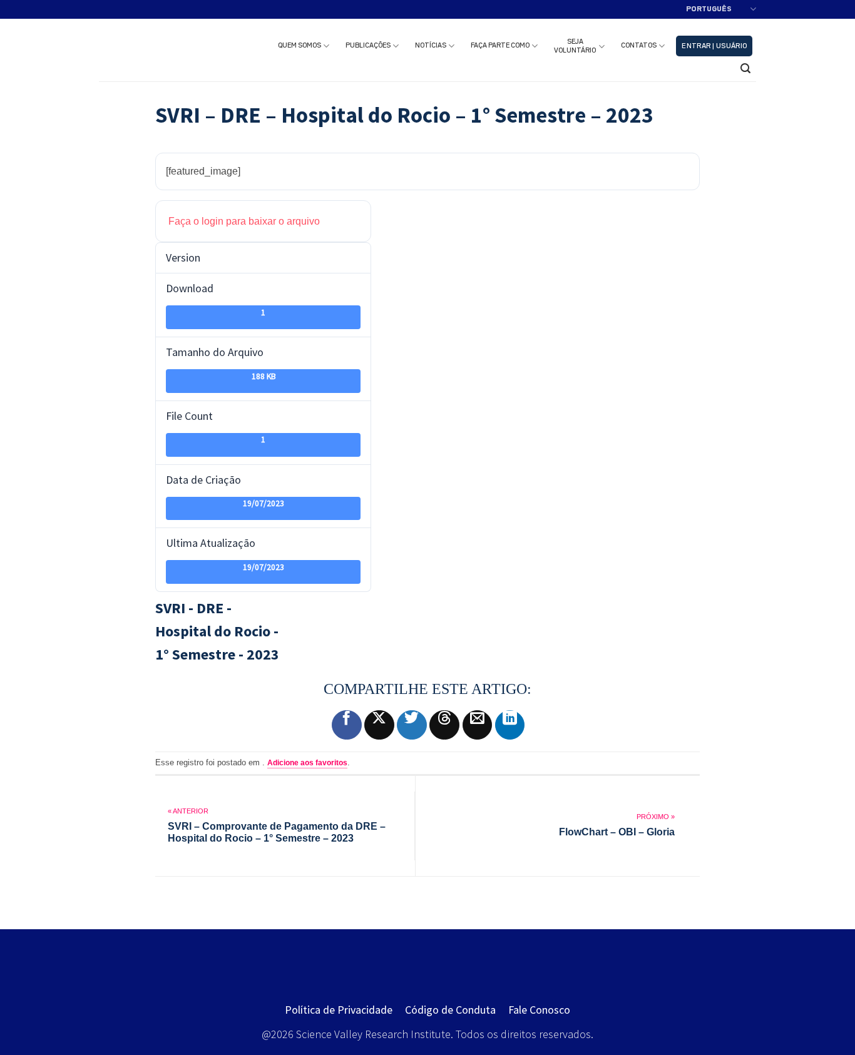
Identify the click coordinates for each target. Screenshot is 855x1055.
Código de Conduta (450, 1009)
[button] (714, 46)
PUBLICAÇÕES (368, 46)
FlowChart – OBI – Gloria (617, 832)
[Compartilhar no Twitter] (412, 725)
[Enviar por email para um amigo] (478, 725)
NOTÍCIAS (430, 46)
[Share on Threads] (444, 725)
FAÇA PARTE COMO (500, 46)
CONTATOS (639, 46)
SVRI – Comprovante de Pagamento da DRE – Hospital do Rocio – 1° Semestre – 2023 (277, 832)
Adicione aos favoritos (307, 762)
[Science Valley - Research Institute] (169, 50)
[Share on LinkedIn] (510, 725)
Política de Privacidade (338, 1009)
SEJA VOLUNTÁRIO (575, 46)
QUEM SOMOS (299, 46)
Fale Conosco (539, 1009)
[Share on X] (379, 725)
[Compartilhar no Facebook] (347, 725)
